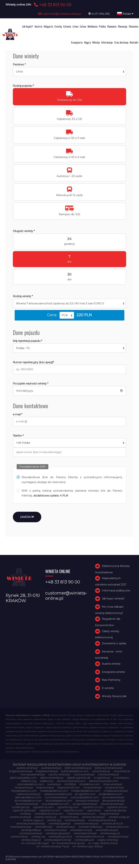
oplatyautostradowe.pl (58, 794)
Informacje (107, 42)
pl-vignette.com (85, 794)
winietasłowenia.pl (85, 833)
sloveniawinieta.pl (113, 797)
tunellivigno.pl (20, 807)
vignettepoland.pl (115, 810)
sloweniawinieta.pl (27, 804)
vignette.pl (94, 810)
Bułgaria (48, 26)
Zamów (25, 516)
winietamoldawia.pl (90, 826)
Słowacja (122, 26)
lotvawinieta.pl (93, 787)
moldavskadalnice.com (85, 790)
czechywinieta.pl (84, 774)
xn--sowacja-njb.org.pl (35, 843)
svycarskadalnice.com (55, 804)
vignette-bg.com (68, 807)
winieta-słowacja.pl (93, 817)
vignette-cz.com (92, 807)
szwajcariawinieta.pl (85, 804)
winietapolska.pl (31, 830)
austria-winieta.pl (27, 768)
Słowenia (133, 26)
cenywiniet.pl (121, 771)
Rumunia (111, 26)
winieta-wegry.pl (119, 817)
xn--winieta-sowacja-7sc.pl (52, 846)
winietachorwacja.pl (86, 823)
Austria (38, 26)
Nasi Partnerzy (111, 680)
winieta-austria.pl (20, 817)
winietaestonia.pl (20, 826)
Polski (127, 13)
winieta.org (54, 820)
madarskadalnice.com (54, 790)
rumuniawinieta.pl (56, 797)
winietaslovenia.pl (81, 830)
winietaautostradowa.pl (30, 823)
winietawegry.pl (110, 833)
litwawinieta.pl (24, 787)
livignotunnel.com (68, 787)
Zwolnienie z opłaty (114, 643)
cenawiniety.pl (101, 771)
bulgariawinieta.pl (47, 771)
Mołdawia (93, 26)
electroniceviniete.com (103, 781)
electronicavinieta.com (71, 781)
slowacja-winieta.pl (87, 800)
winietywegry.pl (31, 839)
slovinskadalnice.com (59, 800)
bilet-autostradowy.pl (78, 768)
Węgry (87, 42)
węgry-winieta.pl (108, 839)
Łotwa (83, 26)
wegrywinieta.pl (109, 813)
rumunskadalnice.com (85, 797)
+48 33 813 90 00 (54, 4)
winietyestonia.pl (118, 836)
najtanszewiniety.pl (28, 794)
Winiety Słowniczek (114, 696)
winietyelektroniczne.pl (89, 836)
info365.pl (70, 784)
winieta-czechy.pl (45, 817)
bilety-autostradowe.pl (109, 768)
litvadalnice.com (90, 784)
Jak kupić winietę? (113, 598)
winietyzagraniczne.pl (57, 839)
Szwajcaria (77, 42)
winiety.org (38, 836)
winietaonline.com (117, 826)
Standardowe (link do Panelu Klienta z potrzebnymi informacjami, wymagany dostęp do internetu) (72, 479)
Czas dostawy (121, 42)
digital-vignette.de (78, 777)
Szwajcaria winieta (113, 672)
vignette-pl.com (117, 807)
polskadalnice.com (110, 794)
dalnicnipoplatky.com (23, 777)
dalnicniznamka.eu (52, 777)
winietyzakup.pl (84, 839)
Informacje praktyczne (116, 590)
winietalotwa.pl (65, 826)
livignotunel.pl (45, 787)
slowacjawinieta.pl (113, 800)
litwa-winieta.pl (113, 784)
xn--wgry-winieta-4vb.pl (103, 843)
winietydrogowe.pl (60, 836)
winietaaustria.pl (75, 820)
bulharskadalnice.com (75, 771)
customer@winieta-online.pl (61, 13)
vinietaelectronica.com (49, 813)
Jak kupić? (27, 26)
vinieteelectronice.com (81, 813)
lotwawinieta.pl (114, 787)
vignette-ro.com (49, 810)
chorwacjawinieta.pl (32, 774)
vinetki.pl (25, 813)
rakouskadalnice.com (28, 797)
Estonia (67, 26)
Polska (102, 26)
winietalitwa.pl (43, 826)
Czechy (58, 26)
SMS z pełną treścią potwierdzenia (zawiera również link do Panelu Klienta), (72, 493)
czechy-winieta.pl (59, 774)
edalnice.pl (46, 781)
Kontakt (134, 42)
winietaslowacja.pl (107, 830)
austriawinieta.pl (51, 768)
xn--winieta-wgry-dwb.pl (88, 846)
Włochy (96, 42)
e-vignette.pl (102, 777)
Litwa (75, 26)
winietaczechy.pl (112, 823)
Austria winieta (111, 663)
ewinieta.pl (54, 784)
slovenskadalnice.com (28, 800)
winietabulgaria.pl (59, 823)
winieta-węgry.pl (33, 820)
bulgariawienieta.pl (20, 771)
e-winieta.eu (121, 777)
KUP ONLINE (100, 13)
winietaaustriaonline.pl (102, 820)
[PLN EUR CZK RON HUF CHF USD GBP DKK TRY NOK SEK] (67, 315)
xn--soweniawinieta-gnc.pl (68, 843)
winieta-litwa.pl (69, 817)
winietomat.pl (19, 836)
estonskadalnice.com (30, 784)
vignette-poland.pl (24, 810)
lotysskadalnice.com (24, 790)
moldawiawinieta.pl (116, 790)
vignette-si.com (73, 810)
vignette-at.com (43, 807)
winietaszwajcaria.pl (58, 833)
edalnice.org (28, 781)
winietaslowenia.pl (30, 833)
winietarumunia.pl (55, 830)
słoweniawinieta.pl (112, 804)
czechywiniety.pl (108, 774)
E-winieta (108, 688)
